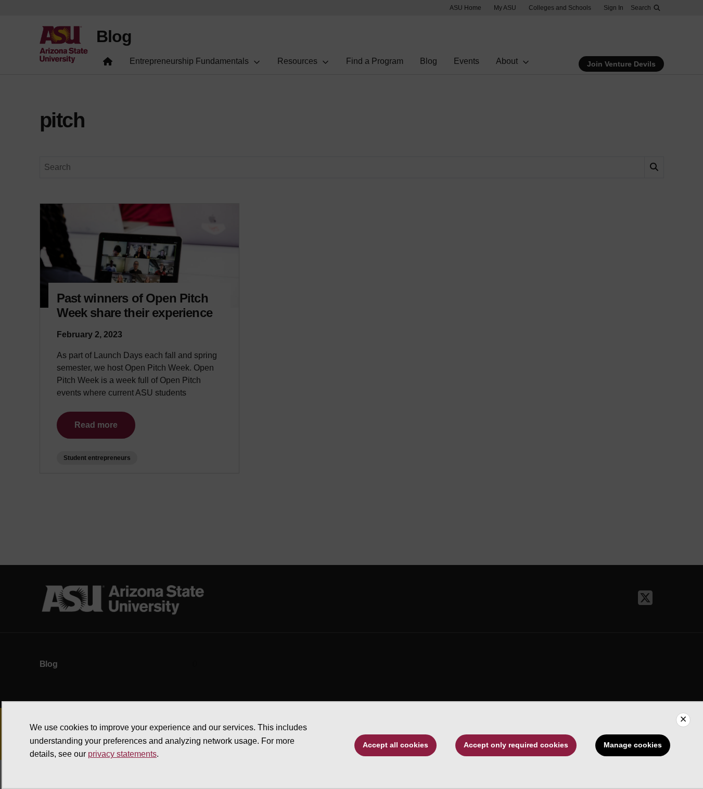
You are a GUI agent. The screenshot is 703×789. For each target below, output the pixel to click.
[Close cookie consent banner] (683, 720)
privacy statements (122, 753)
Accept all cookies (395, 745)
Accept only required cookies (516, 745)
